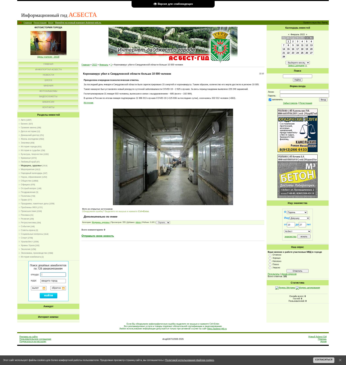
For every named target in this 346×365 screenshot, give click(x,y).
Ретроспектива (28, 222)
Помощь (322, 339)
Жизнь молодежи (29, 139)
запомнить (277, 99)
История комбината (31, 257)
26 (307, 53)
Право (24, 200)
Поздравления (28, 192)
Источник (88, 102)
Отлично (277, 255)
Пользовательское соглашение (35, 339)
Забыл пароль (290, 103)
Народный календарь (31, 173)
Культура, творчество (32, 154)
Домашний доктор (30, 135)
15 (288, 49)
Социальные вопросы (32, 234)
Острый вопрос (29, 188)
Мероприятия (27, 169)
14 (284, 49)
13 (311, 45)
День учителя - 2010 (48, 57)
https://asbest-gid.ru (217, 328)
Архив (323, 341)
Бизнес (24, 123)
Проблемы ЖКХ (29, 207)
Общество (26, 180)
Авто (23, 120)
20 (311, 49)
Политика (25, 196)
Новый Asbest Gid (317, 336)
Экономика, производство (34, 253)
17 (297, 49)
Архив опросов (289, 274)
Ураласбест (27, 241)
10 (297, 45)
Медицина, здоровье (31, 165)
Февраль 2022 (298, 34)
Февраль (103, 64)
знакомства (290, 236)
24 (297, 53)
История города (29, 146)
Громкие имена (28, 127)
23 (293, 53)
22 (288, 53)
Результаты (274, 274)
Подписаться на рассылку (32, 341)
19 (307, 49)
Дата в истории (28, 131)
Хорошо (277, 258)
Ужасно (276, 267)
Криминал (26, 158)
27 (311, 53)
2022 (94, 64)
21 (284, 53)
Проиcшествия (28, 211)
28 (284, 56)
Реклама (25, 215)
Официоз (25, 184)
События (25, 226)
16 (293, 49)
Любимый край (28, 161)
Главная (28, 22)
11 (302, 45)
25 (302, 53)
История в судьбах (30, 150)
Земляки (25, 142)
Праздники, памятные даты (35, 203)
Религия (25, 219)
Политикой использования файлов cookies (189, 360)
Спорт (24, 238)
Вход (50, 22)
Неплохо (277, 261)
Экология (25, 249)
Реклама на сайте (28, 336)
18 (302, 49)
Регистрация (40, 22)
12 (307, 45)
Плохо (276, 264)
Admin (138, 222)
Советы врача (28, 230)
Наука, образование (31, 177)
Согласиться (323, 359)
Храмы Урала (28, 245)
